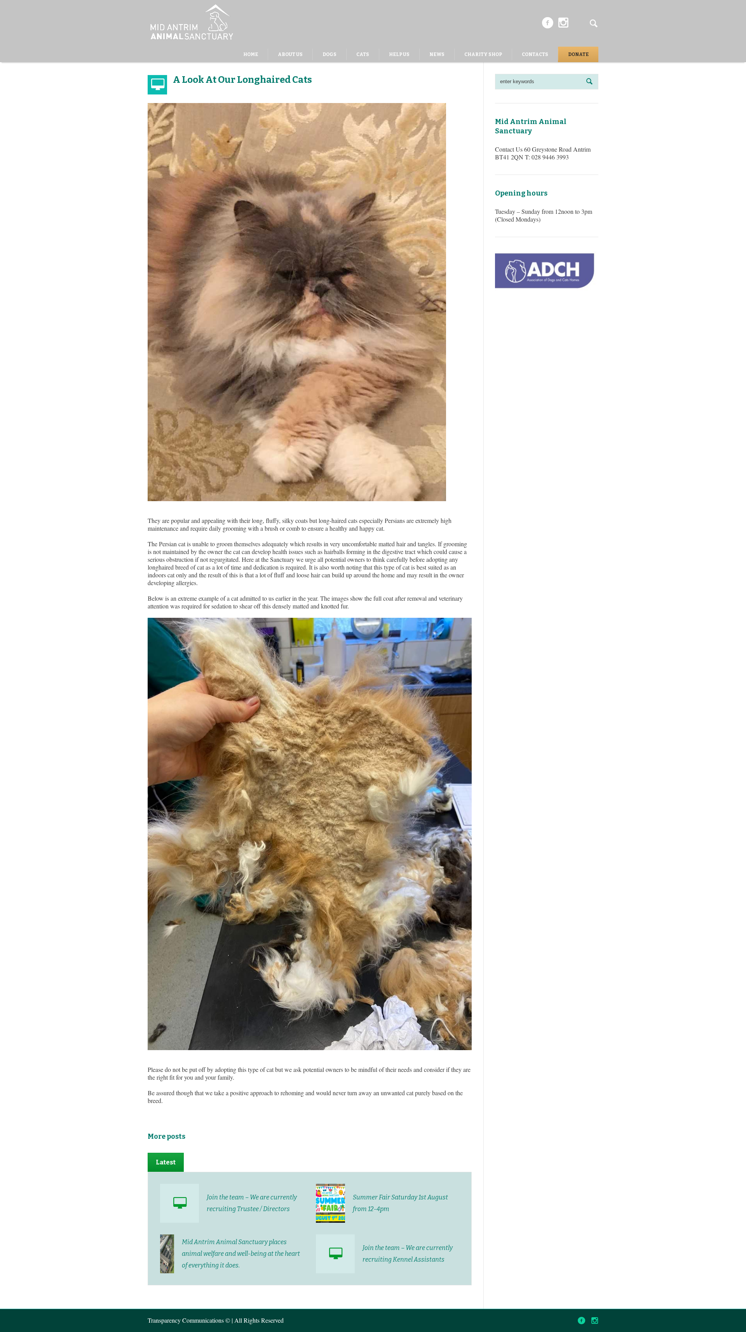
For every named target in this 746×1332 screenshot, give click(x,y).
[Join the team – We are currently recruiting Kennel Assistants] (335, 1253)
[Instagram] (563, 23)
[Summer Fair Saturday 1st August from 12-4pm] (330, 1202)
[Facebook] (547, 23)
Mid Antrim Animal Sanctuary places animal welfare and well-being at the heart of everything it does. (241, 1253)
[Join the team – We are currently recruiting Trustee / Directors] (179, 1203)
